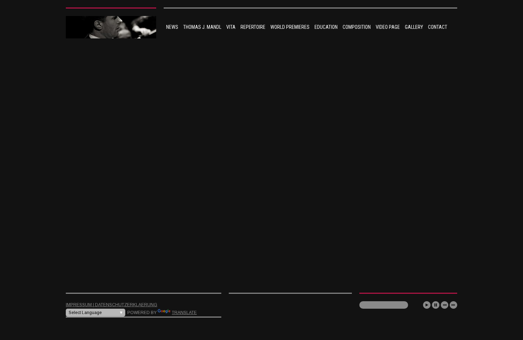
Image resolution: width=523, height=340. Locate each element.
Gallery (414, 27)
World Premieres (290, 27)
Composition (357, 27)
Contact (437, 27)
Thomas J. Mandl (202, 27)
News (172, 27)
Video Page (388, 27)
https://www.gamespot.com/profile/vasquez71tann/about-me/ (232, 256)
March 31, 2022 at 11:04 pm (192, 208)
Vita (231, 27)
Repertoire (253, 27)
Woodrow (174, 201)
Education (326, 27)
